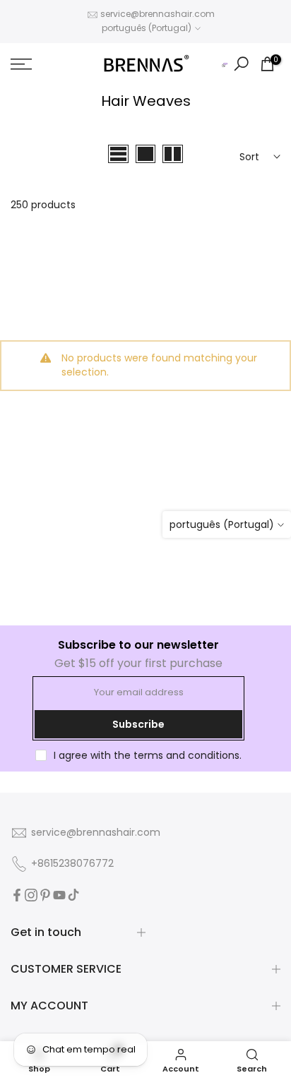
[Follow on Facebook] (17, 895)
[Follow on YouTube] (59, 895)
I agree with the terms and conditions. (148, 755)
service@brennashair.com (157, 14)
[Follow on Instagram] (31, 895)
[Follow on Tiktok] (73, 895)
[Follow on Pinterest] (45, 895)
